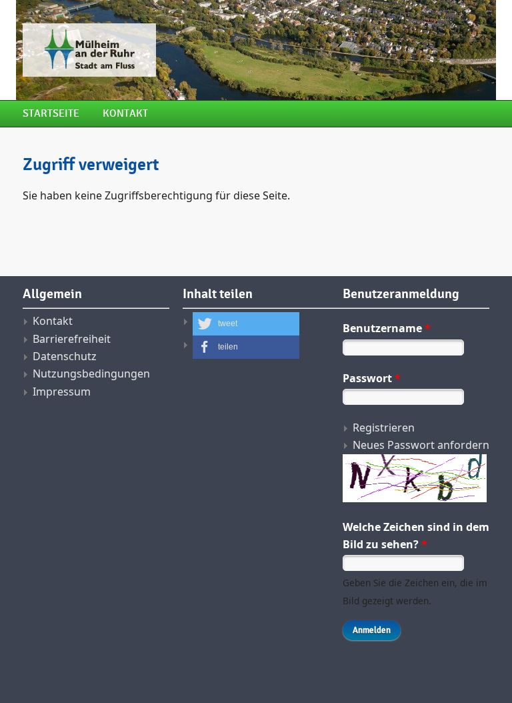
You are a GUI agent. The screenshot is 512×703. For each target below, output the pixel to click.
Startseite (51, 113)
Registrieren (384, 427)
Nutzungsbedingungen (91, 373)
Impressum (62, 391)
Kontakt (125, 113)
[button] (246, 323)
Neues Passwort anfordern (421, 445)
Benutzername (387, 328)
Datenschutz (65, 356)
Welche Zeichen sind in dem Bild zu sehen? (416, 536)
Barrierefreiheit (72, 338)
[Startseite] (176, 50)
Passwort (372, 378)
